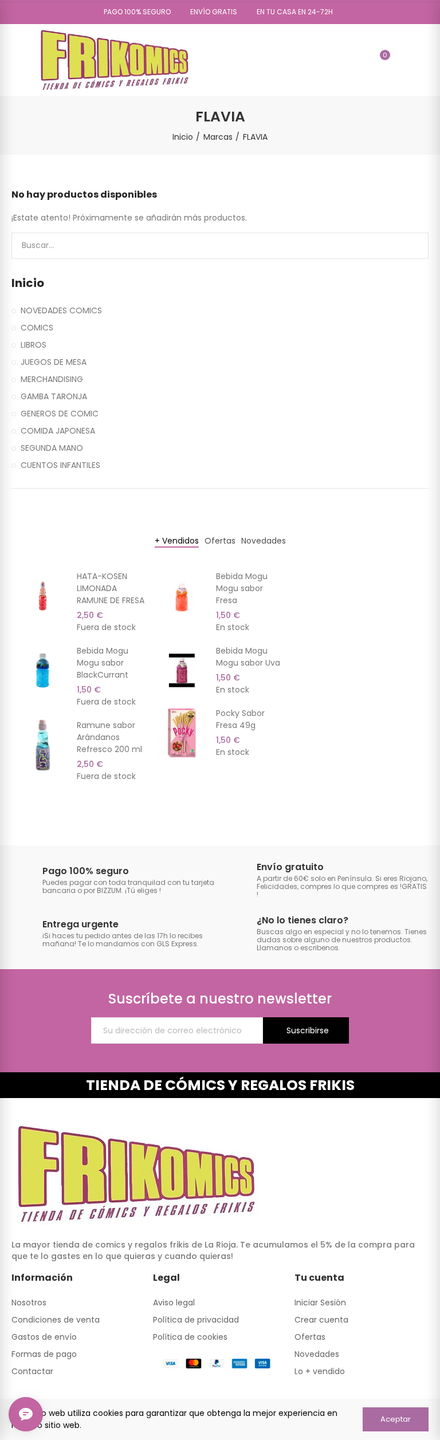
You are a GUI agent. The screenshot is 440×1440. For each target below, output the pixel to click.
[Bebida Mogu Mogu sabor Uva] (181, 670)
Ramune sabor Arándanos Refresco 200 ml (109, 737)
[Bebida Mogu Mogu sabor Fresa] (181, 596)
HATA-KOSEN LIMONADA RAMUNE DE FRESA (110, 588)
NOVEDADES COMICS (61, 310)
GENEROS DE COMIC (60, 413)
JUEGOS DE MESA (54, 362)
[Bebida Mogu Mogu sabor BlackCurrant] (42, 670)
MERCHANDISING (52, 379)
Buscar (410, 246)
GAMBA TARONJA (54, 396)
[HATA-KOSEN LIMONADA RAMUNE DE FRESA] (42, 596)
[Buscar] (360, 60)
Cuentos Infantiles (60, 465)
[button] (133, 12)
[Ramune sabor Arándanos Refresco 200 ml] (42, 744)
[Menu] (16, 60)
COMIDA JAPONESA (58, 430)
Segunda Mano (52, 448)
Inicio (27, 283)
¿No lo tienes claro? (302, 920)
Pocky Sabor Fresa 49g (240, 719)
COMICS (37, 327)
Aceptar (395, 1419)
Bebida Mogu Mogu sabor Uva (248, 656)
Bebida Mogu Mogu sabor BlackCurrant (102, 662)
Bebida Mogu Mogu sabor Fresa (242, 588)
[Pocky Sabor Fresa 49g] (181, 732)
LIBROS (33, 345)
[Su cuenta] (401, 60)
